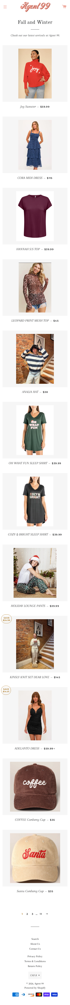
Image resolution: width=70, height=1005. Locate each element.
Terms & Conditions (35, 961)
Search (35, 938)
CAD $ (33, 975)
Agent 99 (39, 983)
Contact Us (35, 948)
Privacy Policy (35, 956)
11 (41, 913)
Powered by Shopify (35, 987)
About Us (35, 943)
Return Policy (35, 966)
